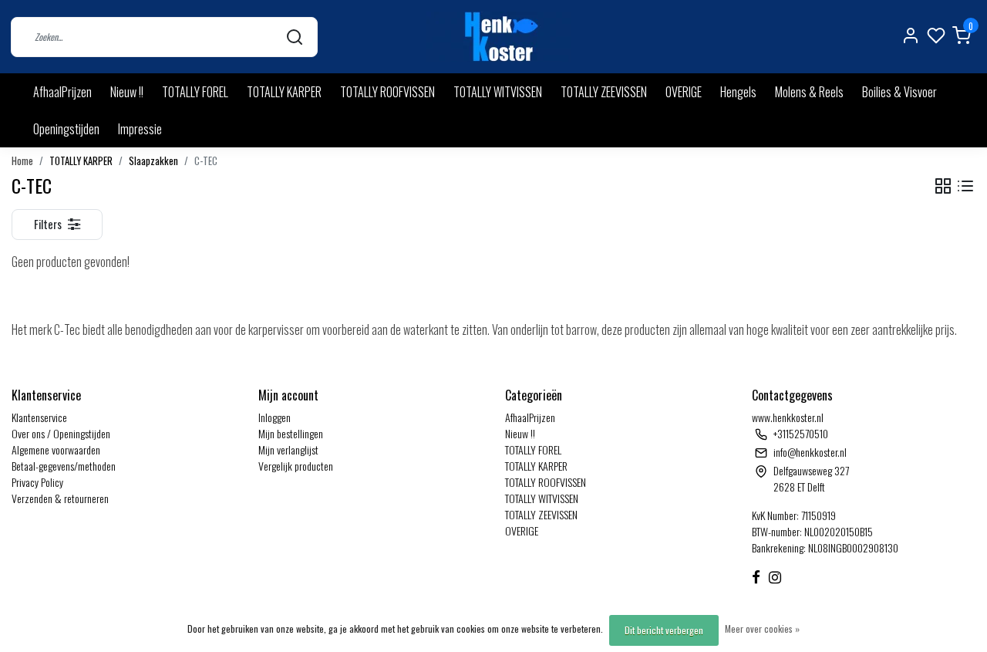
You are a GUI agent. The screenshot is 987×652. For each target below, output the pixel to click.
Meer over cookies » (762, 628)
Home (22, 161)
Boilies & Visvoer (899, 92)
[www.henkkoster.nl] (498, 37)
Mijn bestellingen (290, 433)
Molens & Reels (809, 92)
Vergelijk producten (295, 466)
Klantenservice (39, 417)
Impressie (140, 129)
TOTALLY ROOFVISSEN (387, 92)
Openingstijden (66, 129)
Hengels (738, 92)
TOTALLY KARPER (284, 92)
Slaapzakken (153, 161)
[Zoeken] (294, 36)
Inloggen (274, 417)
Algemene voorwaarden (56, 449)
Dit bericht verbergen (664, 630)
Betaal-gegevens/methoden (64, 466)
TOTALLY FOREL (195, 92)
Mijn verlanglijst (288, 449)
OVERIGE (683, 92)
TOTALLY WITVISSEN (497, 92)
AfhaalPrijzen (62, 92)
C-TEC (205, 161)
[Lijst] (965, 186)
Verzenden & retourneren (60, 498)
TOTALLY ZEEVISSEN (604, 92)
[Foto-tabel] (943, 186)
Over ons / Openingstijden (61, 433)
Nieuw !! (126, 92)
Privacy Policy (37, 482)
